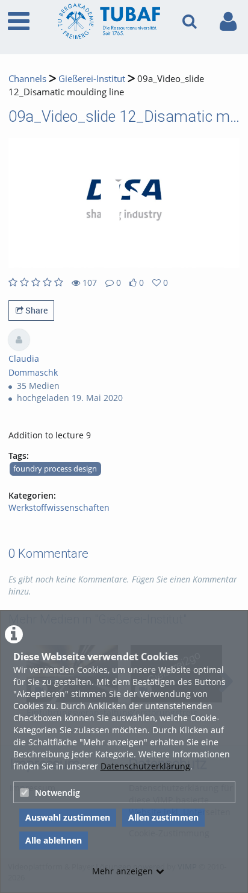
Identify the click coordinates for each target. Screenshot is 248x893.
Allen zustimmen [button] (163, 817)
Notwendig (57, 792)
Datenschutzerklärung (145, 766)
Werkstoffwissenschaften (59, 507)
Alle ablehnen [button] (53, 840)
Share (35, 310)
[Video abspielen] (124, 203)
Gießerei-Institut (91, 78)
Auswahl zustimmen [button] (67, 817)
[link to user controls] (228, 21)
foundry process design (55, 469)
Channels (27, 78)
